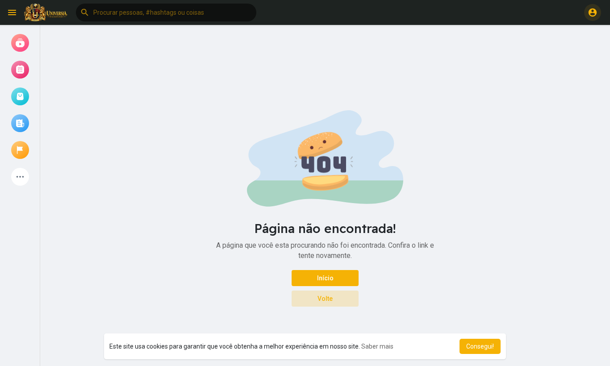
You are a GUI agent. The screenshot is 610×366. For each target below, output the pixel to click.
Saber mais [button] (377, 346)
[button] (166, 12)
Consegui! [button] (480, 346)
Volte (325, 298)
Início (325, 278)
